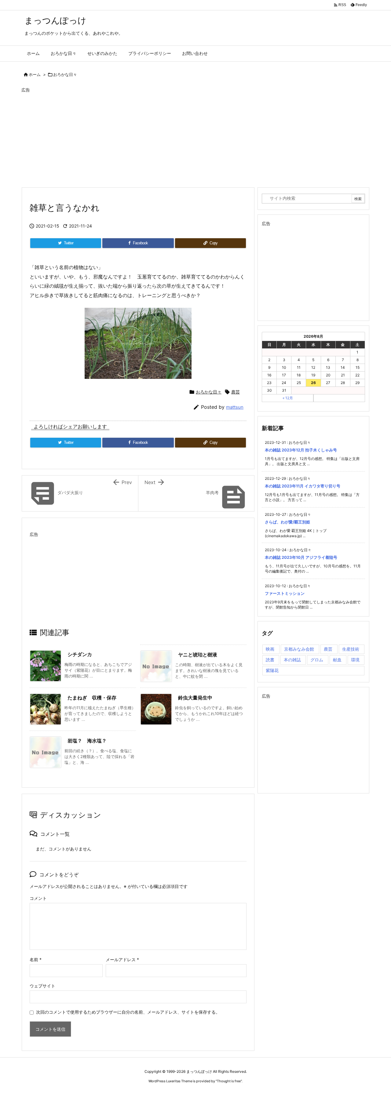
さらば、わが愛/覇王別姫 (287, 521)
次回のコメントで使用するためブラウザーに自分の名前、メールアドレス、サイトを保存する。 (128, 1012)
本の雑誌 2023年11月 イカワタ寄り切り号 (302, 485)
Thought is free (229, 1081)
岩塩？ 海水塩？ (87, 741)
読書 (270, 659)
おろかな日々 (65, 74)
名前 (36, 959)
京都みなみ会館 (299, 649)
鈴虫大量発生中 (195, 698)
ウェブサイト (42, 985)
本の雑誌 (292, 659)
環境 (355, 659)
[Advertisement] (195, 137)
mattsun (234, 407)
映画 (270, 649)
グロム (316, 659)
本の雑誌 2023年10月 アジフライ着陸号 (301, 557)
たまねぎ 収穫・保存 (92, 698)
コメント (38, 898)
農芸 (235, 391)
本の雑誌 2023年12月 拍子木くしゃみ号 (301, 449)
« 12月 (288, 398)
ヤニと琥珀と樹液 (197, 655)
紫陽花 (272, 670)
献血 (337, 659)
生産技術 (350, 649)
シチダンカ (80, 654)
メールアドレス (122, 959)
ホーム (35, 74)
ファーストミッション (285, 593)
